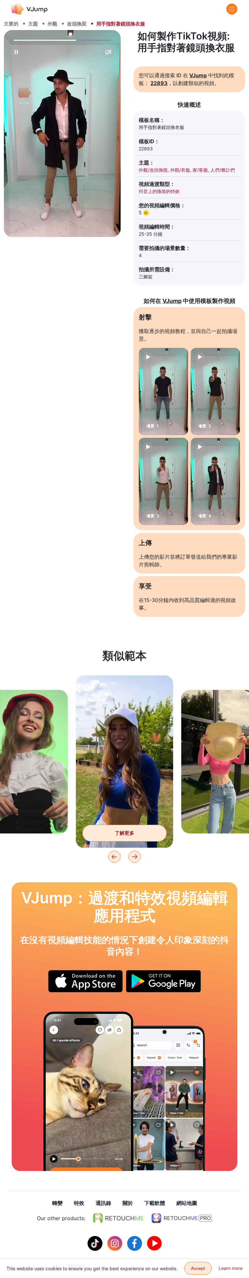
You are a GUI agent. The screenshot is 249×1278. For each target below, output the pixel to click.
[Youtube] (154, 1243)
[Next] (134, 857)
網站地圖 (186, 1203)
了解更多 (124, 833)
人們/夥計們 (222, 170)
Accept (198, 1268)
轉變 (57, 1203)
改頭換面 (77, 24)
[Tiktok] (96, 1243)
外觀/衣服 (180, 170)
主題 (33, 24)
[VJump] (30, 9)
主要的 (11, 24)
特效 (79, 1203)
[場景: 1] (163, 391)
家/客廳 (200, 170)
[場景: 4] (215, 481)
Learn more (231, 1268)
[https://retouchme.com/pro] (181, 1218)
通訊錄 (103, 1203)
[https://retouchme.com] (118, 1218)
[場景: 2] (215, 391)
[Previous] (114, 857)
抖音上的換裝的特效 (159, 191)
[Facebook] (135, 1243)
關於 (128, 1203)
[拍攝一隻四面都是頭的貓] (88, 1091)
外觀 (52, 24)
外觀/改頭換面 (153, 170)
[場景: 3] (163, 481)
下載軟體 (154, 1203)
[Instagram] (115, 1243)
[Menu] (231, 9)
